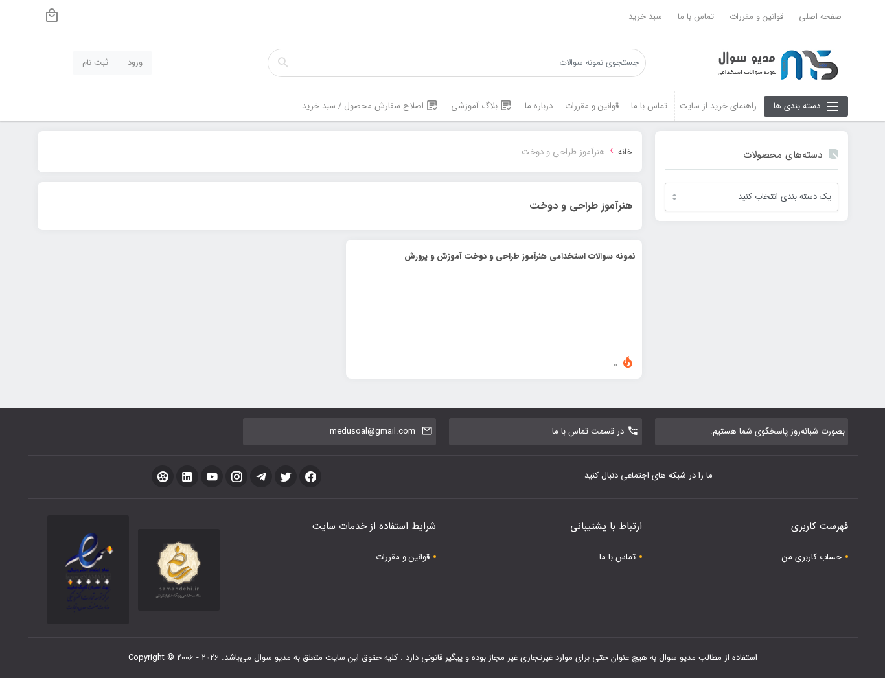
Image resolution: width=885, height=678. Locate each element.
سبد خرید (645, 16)
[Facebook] (310, 476)
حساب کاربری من (812, 557)
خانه (625, 152)
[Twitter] (286, 476)
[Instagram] (236, 476)
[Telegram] (261, 476)
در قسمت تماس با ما (588, 431)
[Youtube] (212, 476)
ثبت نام (95, 62)
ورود (135, 62)
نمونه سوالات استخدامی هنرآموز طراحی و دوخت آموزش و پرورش (520, 256)
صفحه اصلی (820, 16)
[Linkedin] (187, 476)
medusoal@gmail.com (372, 431)
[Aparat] (163, 476)
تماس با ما (696, 16)
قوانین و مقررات (756, 16)
